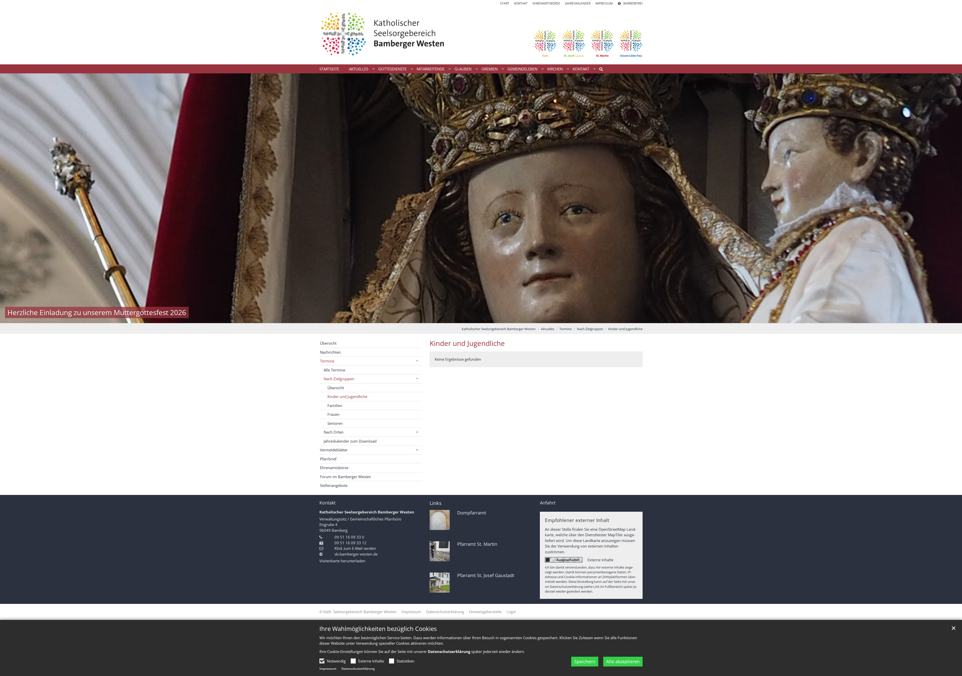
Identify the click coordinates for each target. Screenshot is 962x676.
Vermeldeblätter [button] (334, 449)
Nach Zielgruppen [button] (339, 378)
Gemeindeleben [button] (522, 68)
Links (436, 503)
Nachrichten (330, 352)
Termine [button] (327, 360)
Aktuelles (547, 329)
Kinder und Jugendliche (625, 329)
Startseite (329, 68)
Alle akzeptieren (623, 661)
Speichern (584, 661)
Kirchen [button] (555, 68)
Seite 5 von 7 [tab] (490, 318)
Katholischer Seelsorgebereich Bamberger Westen (499, 329)
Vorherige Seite (10, 198)
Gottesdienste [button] (392, 68)
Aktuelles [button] (358, 68)
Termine (565, 329)
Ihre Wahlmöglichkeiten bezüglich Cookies (378, 628)
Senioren (335, 423)
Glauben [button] (462, 68)
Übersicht (328, 343)
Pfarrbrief (328, 458)
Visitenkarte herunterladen (342, 560)
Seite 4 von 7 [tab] (481, 318)
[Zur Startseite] (481, 35)
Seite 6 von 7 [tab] (498, 318)
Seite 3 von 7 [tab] (472, 318)
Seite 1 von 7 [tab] (454, 318)
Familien (334, 405)
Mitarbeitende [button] (430, 68)
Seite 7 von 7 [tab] (507, 318)
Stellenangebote (333, 485)
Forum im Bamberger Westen (345, 476)
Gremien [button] (490, 68)
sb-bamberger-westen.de (356, 554)
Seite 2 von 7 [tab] (463, 318)
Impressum (327, 668)
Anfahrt (547, 503)
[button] (599, 69)
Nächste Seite (952, 198)
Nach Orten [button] (333, 432)
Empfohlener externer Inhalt (577, 520)
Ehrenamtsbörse (334, 467)
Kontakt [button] (581, 68)
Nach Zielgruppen (590, 329)
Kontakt (327, 503)
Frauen (333, 414)
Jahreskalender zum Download (350, 441)
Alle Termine (334, 369)
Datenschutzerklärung (358, 668)
